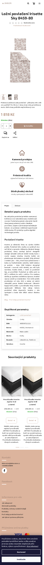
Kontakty (5, 512)
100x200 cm (8, 409)
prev (3, 383)
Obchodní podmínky (9, 506)
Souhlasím (21, 559)
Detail (10, 420)
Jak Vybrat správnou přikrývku (13, 517)
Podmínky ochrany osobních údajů (14, 509)
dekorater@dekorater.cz (11, 463)
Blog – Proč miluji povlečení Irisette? (18, 300)
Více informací (32, 546)
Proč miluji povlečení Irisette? (12, 514)
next (41, 383)
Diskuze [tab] (17, 206)
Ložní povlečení (25, 315)
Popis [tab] (7, 206)
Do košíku (29, 126)
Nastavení (21, 552)
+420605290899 (7, 466)
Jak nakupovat (7, 503)
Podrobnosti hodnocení (22, 26)
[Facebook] (4, 470)
